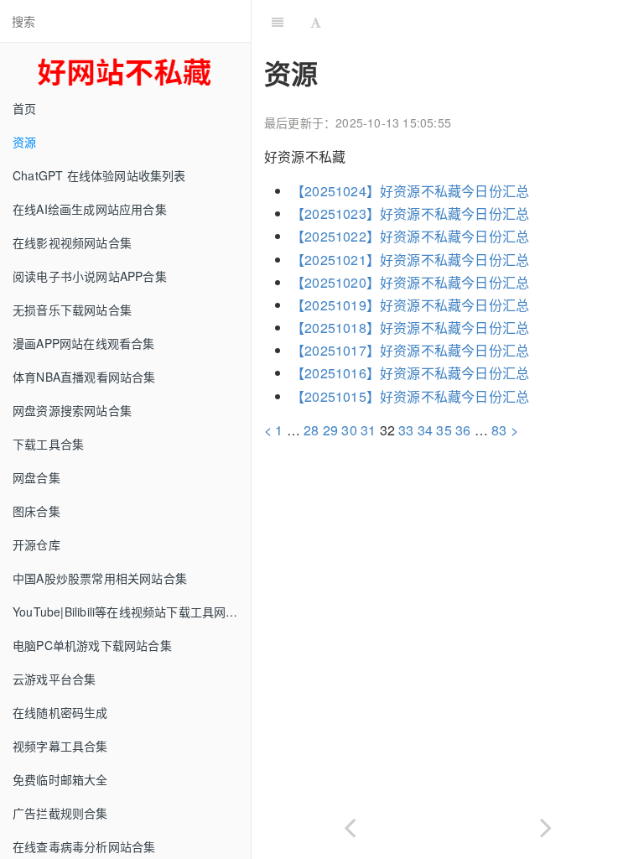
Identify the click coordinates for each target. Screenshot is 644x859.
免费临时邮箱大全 (60, 779)
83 (498, 430)
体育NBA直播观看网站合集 (84, 376)
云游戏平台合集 (54, 678)
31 (368, 430)
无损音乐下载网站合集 (72, 309)
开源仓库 (36, 544)
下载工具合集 (48, 443)
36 (462, 430)
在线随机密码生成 (60, 712)
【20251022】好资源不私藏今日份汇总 (410, 236)
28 (311, 430)
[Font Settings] (316, 21)
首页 (24, 108)
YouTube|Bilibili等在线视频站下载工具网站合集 (132, 611)
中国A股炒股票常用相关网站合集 (100, 578)
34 (425, 430)
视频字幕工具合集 (60, 745)
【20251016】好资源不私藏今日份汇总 (410, 373)
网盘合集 (36, 477)
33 (405, 430)
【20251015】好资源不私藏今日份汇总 (410, 396)
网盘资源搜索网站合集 (72, 410)
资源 (24, 141)
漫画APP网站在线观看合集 (84, 343)
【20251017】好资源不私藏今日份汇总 (410, 350)
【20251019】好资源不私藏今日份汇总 (410, 305)
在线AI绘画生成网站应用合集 (90, 208)
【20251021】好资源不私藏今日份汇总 (410, 259)
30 (348, 430)
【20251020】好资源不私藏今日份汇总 (410, 282)
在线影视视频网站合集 (72, 242)
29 (330, 430)
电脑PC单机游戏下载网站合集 (92, 645)
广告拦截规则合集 (60, 812)
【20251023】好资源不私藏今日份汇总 (410, 213)
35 (443, 430)
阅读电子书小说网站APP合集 (90, 276)
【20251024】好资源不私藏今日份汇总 (410, 190)
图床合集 (36, 510)
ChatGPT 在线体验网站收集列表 (99, 175)
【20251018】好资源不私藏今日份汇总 (410, 327)
